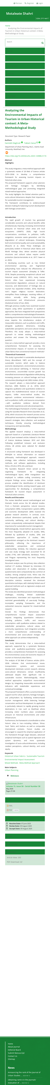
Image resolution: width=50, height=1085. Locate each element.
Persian (18, 3)
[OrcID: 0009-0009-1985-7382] (22, 142)
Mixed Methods (11, 763)
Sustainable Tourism (35, 756)
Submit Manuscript (15, 88)
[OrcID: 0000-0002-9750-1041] (39, 142)
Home (7, 25)
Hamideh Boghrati (13, 143)
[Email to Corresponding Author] (37, 142)
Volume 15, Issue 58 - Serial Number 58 (23, 786)
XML (10, 805)
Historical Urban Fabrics (15, 756)
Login (40, 3)
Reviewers (11, 96)
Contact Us (12, 103)
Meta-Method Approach (29, 763)
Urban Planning (11, 770)
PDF (13, 810)
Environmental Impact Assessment (20, 759)
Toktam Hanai (30, 143)
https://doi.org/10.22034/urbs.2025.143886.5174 (25, 156)
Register (30, 3)
